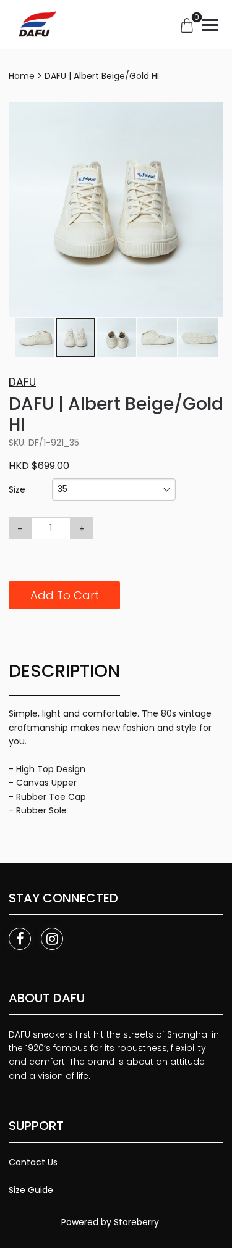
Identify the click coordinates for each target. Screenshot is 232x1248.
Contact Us (33, 1162)
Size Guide (31, 1190)
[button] (212, 113)
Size (17, 489)
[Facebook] (20, 939)
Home (22, 76)
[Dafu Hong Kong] (36, 24)
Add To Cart (64, 595)
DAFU (22, 382)
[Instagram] (52, 939)
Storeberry (136, 1222)
